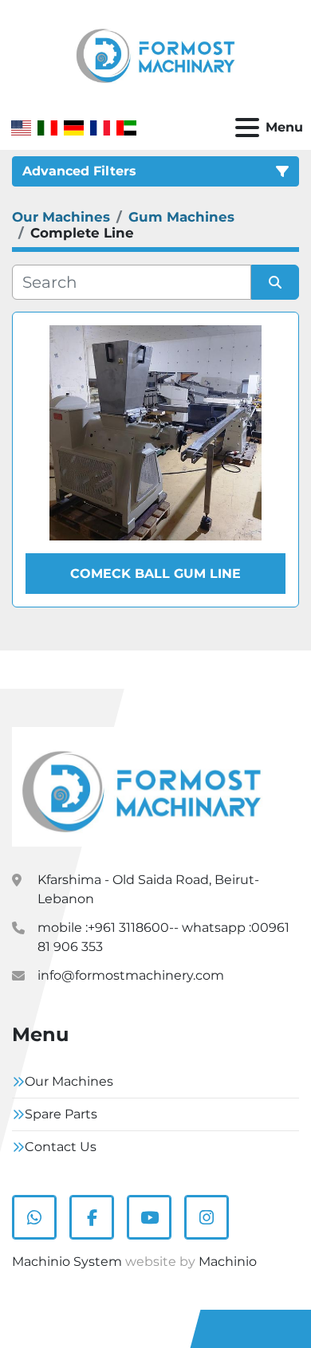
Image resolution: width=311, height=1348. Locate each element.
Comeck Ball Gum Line (155, 573)
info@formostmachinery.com (130, 975)
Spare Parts (61, 1114)
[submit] (275, 282)
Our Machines (69, 1081)
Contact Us (60, 1146)
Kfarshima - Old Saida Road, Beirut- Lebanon (148, 889)
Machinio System (67, 1261)
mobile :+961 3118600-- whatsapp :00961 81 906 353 (163, 937)
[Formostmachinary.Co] (141, 786)
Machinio (228, 1261)
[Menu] (247, 127)
